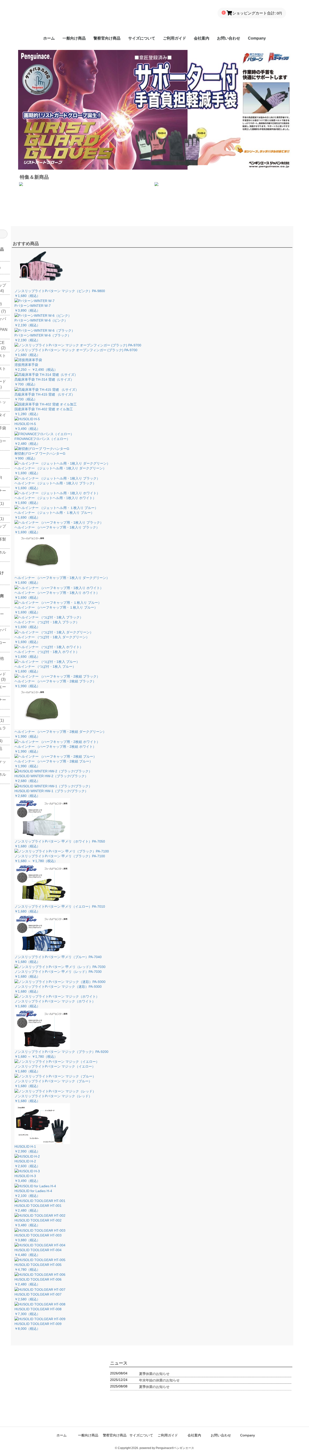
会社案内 (201, 38)
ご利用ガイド (174, 38)
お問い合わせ (228, 38)
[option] (154, 52)
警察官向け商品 (106, 38)
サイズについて (141, 38)
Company (257, 38)
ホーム (49, 38)
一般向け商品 (74, 38)
